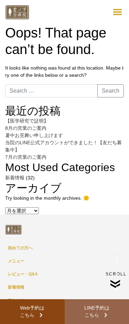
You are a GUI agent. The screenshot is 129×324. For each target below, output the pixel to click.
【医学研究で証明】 (27, 121)
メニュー (16, 261)
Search (110, 91)
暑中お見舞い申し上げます (34, 135)
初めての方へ (20, 247)
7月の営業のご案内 (25, 157)
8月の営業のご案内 (25, 128)
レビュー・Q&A (23, 274)
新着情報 (14, 177)
